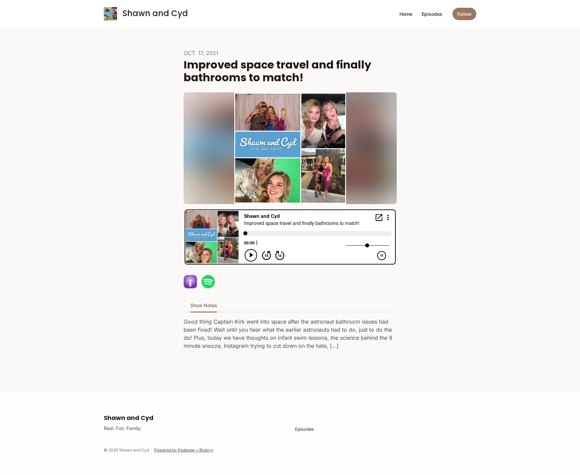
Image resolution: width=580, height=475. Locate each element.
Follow (464, 14)
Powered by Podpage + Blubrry (183, 450)
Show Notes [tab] (203, 305)
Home (405, 14)
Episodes (432, 14)
